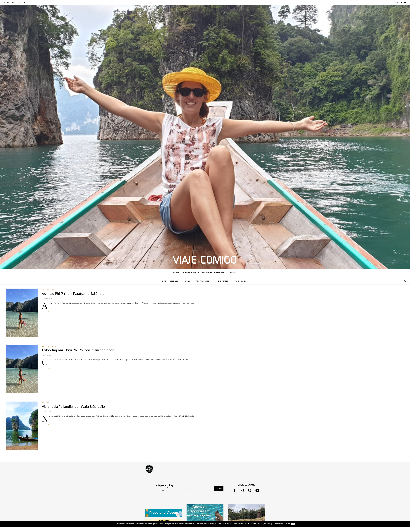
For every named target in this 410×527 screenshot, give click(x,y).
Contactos (163, 490)
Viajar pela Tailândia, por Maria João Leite (73, 406)
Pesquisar (219, 488)
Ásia (44, 290)
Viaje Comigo (205, 260)
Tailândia (51, 290)
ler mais (49, 312)
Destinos (174, 281)
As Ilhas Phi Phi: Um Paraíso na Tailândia (73, 293)
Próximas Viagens (11, 3)
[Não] (407, 524)
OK (293, 524)
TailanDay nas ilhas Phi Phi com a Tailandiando (78, 350)
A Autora (23, 3)
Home (163, 281)
